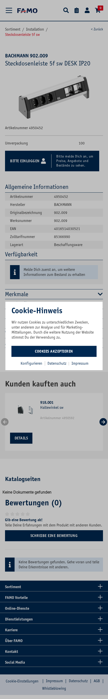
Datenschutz (57, 363)
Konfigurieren (31, 363)
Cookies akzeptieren (54, 351)
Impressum (80, 363)
